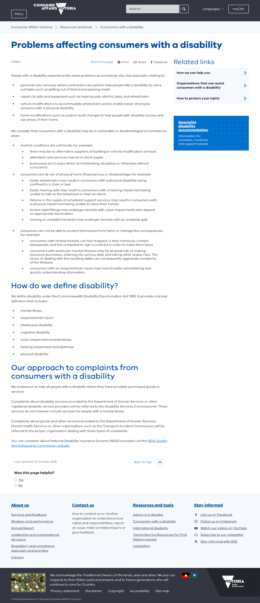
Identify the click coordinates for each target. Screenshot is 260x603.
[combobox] (152, 9)
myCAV (238, 9)
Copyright (116, 591)
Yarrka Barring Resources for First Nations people (160, 537)
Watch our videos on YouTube (223, 528)
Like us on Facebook (216, 515)
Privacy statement (65, 591)
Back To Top (142, 462)
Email (142, 62)
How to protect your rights (198, 98)
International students (150, 528)
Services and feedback (29, 515)
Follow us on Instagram (218, 521)
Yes (21, 480)
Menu (19, 14)
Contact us (83, 505)
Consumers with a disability (121, 27)
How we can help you (193, 73)
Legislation (141, 546)
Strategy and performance (32, 521)
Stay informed (208, 505)
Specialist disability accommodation (193, 126)
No (20, 485)
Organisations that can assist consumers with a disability (200, 85)
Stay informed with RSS (218, 541)
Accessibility (139, 591)
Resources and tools (76, 27)
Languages (211, 9)
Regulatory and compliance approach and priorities (33, 548)
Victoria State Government (233, 582)
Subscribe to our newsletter (222, 535)
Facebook (161, 62)
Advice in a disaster (148, 515)
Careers (17, 557)
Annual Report (22, 528)
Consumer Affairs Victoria (31, 27)
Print (125, 62)
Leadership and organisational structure (35, 537)
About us (20, 505)
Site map (162, 591)
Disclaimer (93, 591)
